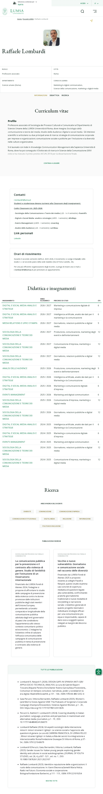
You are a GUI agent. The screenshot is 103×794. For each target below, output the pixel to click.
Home (19, 19)
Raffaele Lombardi (41, 19)
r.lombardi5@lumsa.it (22, 200)
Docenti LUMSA (28, 19)
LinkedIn (17, 238)
